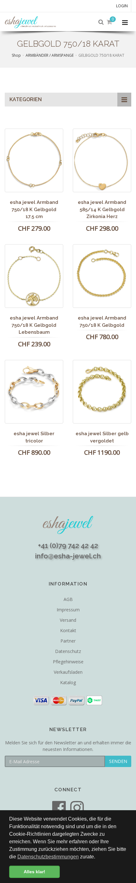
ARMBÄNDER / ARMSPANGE (50, 55)
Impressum (68, 610)
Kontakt (68, 630)
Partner (68, 641)
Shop (16, 55)
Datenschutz (68, 651)
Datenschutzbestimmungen (48, 856)
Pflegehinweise (68, 662)
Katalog (68, 682)
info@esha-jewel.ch (68, 556)
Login (122, 6)
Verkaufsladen (68, 672)
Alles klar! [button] (34, 871)
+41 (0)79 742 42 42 (68, 545)
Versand (68, 620)
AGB (68, 599)
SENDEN (118, 761)
